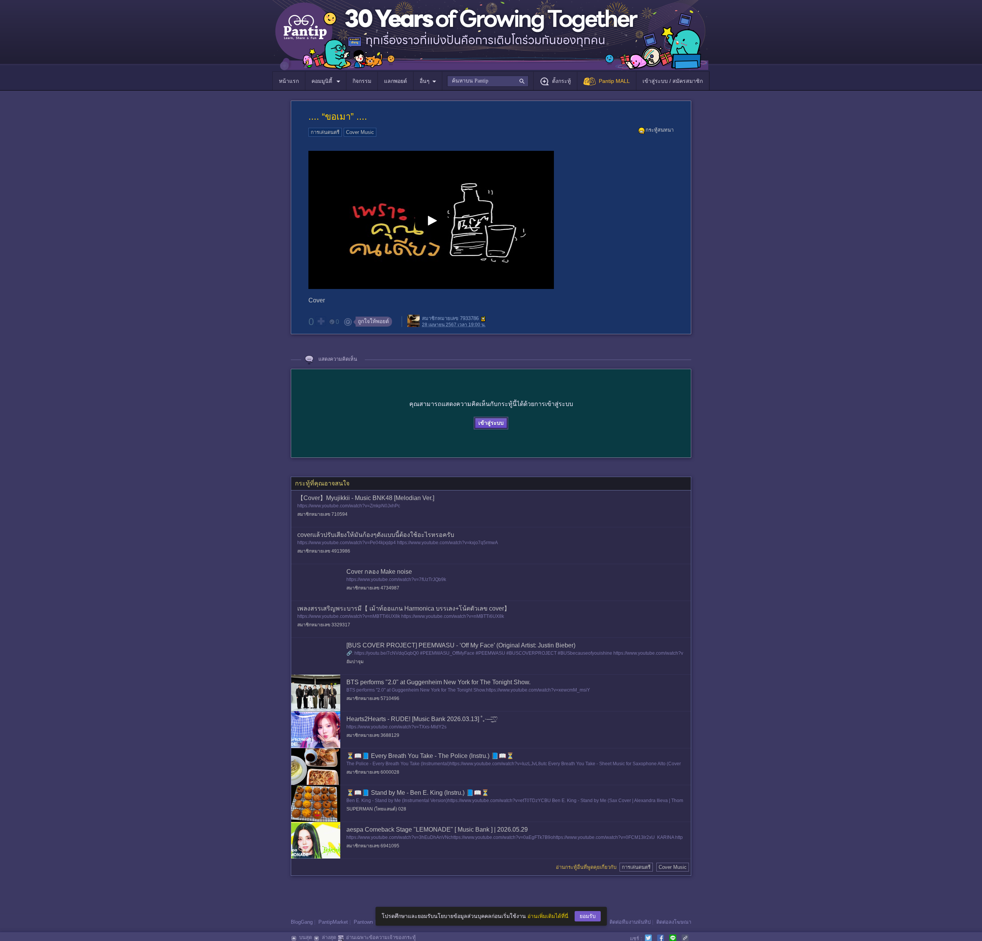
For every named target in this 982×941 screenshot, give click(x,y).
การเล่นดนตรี (325, 132)
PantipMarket (333, 922)
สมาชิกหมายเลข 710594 (322, 514)
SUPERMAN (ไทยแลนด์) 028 (376, 809)
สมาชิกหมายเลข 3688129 (372, 735)
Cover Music (360, 132)
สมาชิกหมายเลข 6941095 (372, 846)
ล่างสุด (329, 937)
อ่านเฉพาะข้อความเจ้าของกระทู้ (381, 937)
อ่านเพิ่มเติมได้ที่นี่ (547, 916)
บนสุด (305, 937)
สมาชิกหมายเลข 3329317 (323, 624)
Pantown (363, 922)
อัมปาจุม (355, 661)
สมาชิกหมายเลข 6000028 (372, 772)
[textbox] (488, 81)
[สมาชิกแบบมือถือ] (483, 319)
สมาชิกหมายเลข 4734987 (372, 588)
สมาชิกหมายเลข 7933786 (450, 319)
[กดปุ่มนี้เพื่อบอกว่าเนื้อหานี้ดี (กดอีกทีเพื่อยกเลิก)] (320, 321)
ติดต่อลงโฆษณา (673, 922)
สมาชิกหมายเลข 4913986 (323, 551)
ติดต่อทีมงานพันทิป (630, 922)
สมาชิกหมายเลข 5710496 (372, 698)
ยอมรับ (588, 916)
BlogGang (302, 922)
